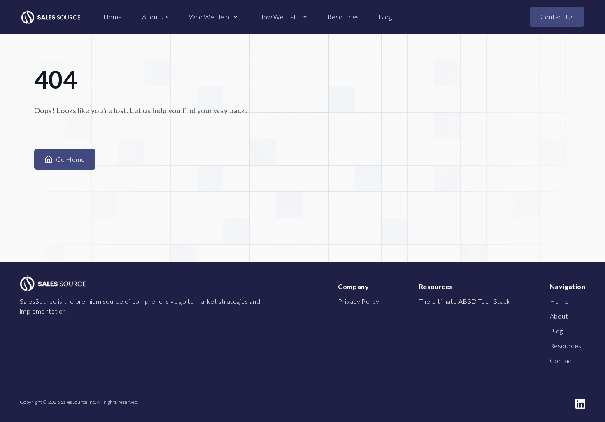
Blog (385, 17)
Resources (343, 17)
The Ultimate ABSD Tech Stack (464, 301)
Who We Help (209, 17)
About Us (155, 17)
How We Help (278, 17)
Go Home (70, 159)
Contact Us (557, 17)
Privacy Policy (358, 301)
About (559, 316)
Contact (562, 360)
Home (112, 17)
